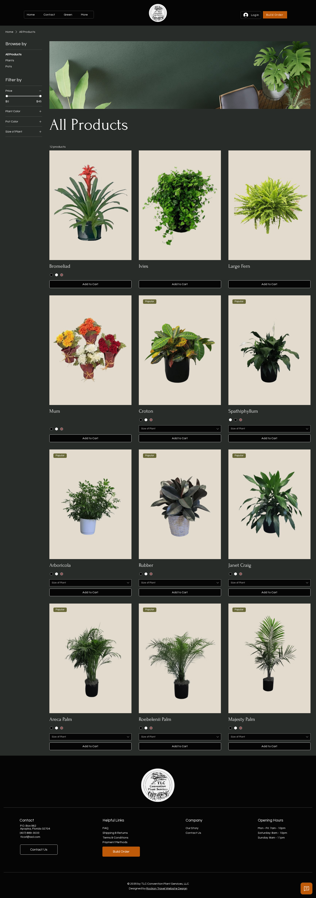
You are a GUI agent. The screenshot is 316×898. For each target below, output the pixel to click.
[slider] (7, 96)
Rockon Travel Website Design (166, 888)
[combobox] (180, 428)
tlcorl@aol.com (30, 836)
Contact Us (193, 832)
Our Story (192, 828)
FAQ (105, 828)
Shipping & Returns (115, 832)
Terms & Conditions (115, 837)
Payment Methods (115, 842)
